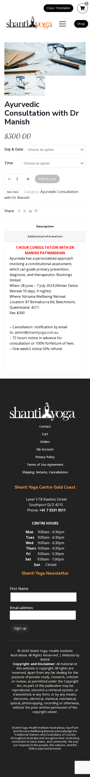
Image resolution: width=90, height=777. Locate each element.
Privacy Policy (45, 457)
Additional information (45, 236)
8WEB (45, 659)
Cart (45, 434)
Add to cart (47, 178)
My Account (45, 449)
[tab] (45, 227)
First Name (19, 588)
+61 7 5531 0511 (52, 510)
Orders (45, 442)
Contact (45, 426)
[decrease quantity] (9, 179)
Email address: (22, 607)
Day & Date (13, 149)
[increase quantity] (28, 179)
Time (8, 163)
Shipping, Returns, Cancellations (45, 472)
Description (45, 226)
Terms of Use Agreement (45, 464)
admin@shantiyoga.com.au (36, 332)
